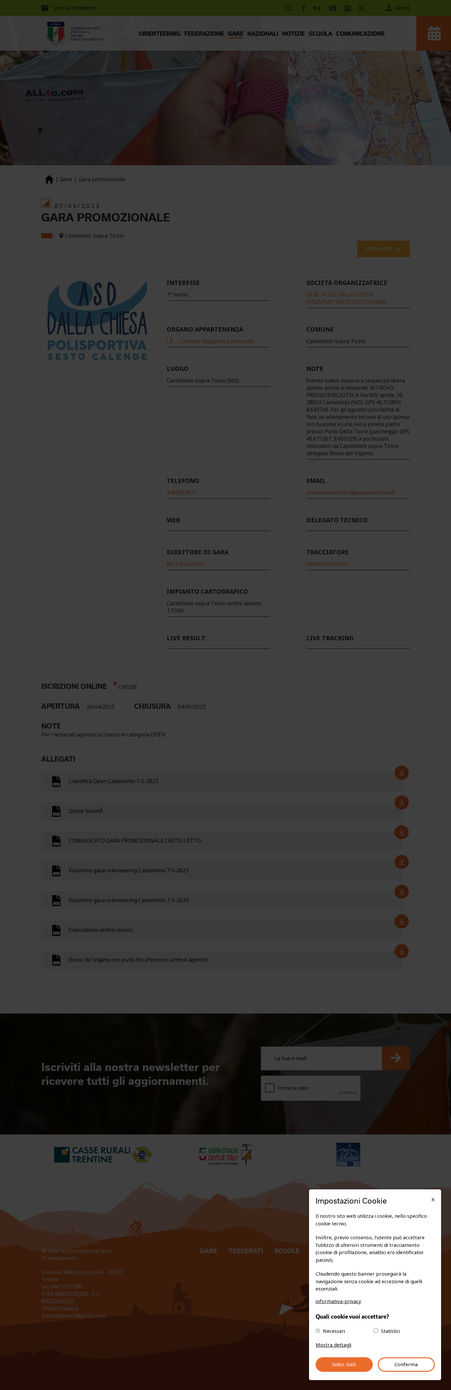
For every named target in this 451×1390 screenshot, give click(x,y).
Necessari (334, 1331)
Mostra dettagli (333, 1345)
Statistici (390, 1331)
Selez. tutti (344, 1364)
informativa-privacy (338, 1301)
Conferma (406, 1364)
